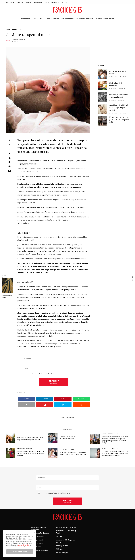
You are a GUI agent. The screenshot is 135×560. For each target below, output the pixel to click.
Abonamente (10, 2)
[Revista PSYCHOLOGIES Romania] (67, 10)
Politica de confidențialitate (40, 550)
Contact (64, 2)
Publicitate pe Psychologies (40, 533)
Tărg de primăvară (37, 540)
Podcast (46, 2)
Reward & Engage (62, 552)
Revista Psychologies (20, 39)
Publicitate (19, 2)
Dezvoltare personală (14, 29)
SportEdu (59, 536)
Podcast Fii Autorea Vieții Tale (66, 527)
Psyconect (28, 2)
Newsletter (55, 2)
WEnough (59, 549)
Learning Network (62, 546)
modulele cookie (23, 545)
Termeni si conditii (37, 543)
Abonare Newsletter (37, 536)
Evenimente (38, 2)
